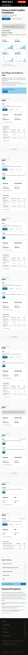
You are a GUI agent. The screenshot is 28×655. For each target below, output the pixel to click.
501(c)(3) (10, 32)
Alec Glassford (13, 602)
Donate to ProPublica (21, 1)
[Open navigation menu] (16, 2)
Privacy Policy (20, 651)
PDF (17, 169)
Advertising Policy (6, 653)
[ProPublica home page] (10, 644)
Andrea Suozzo (6, 602)
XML (17, 109)
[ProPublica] (7, 2)
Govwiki (17, 611)
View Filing (5, 109)
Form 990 (4, 78)
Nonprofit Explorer (6, 5)
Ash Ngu (18, 602)
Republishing (12, 651)
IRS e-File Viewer (13, 609)
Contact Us (5, 91)
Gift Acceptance (14, 653)
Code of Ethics (5, 651)
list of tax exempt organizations (9, 26)
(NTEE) (5, 35)
